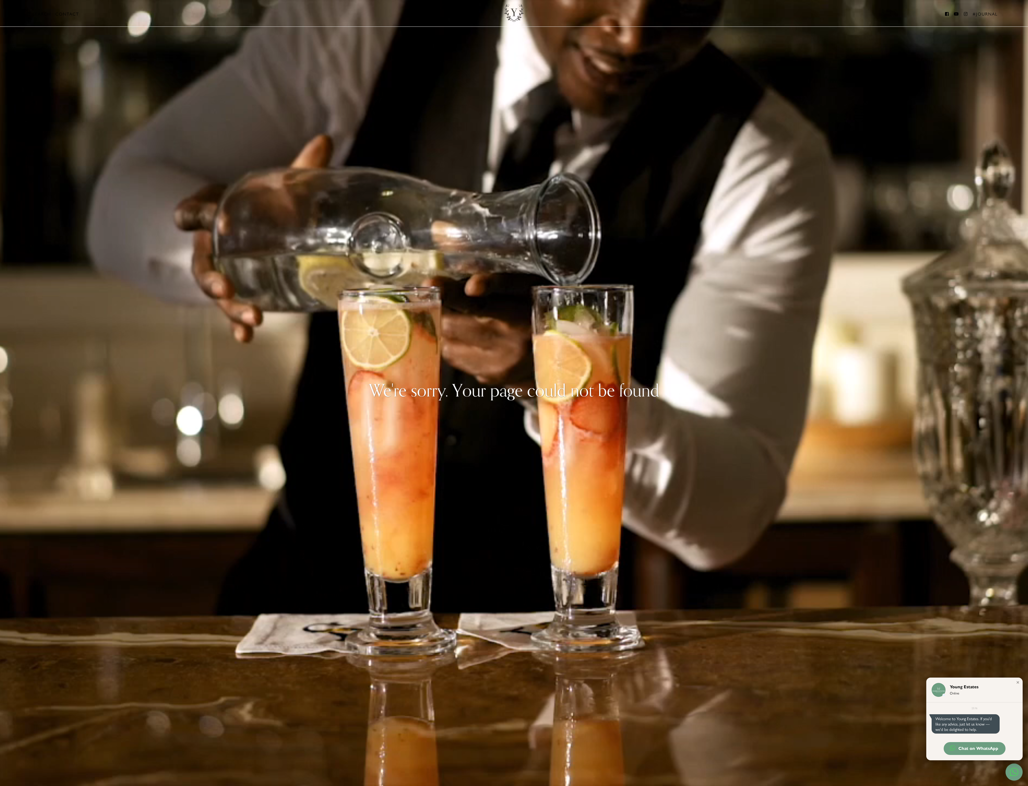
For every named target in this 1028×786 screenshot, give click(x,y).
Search (41, 14)
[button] (1018, 682)
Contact (67, 14)
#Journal (985, 14)
